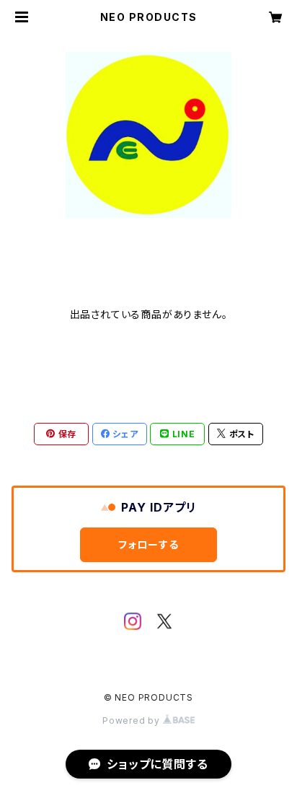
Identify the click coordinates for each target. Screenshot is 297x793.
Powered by (132, 720)
